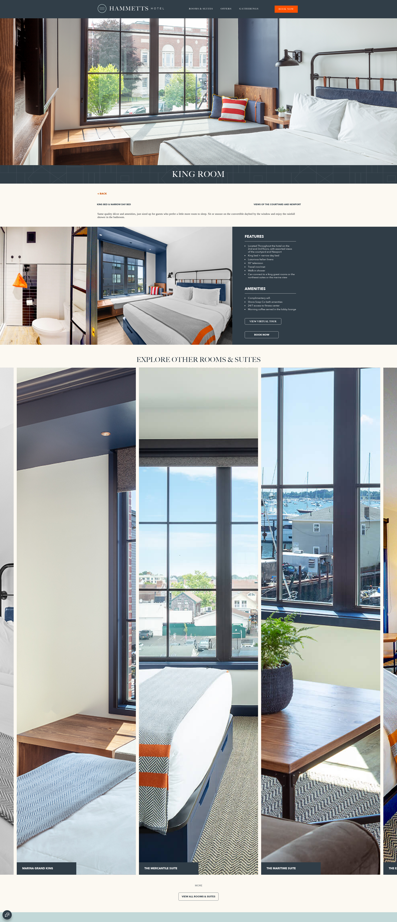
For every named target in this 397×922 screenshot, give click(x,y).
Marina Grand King (37, 868)
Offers (226, 8)
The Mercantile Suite (160, 868)
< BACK (102, 193)
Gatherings (249, 8)
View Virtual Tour (263, 321)
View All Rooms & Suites (198, 896)
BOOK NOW (261, 334)
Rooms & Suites (201, 8)
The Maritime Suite (281, 868)
